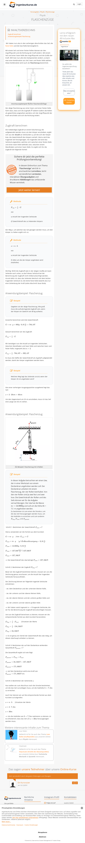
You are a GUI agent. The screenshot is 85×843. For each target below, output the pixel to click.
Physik (42, 12)
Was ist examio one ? (69, 92)
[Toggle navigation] (4, 4)
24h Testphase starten (69, 101)
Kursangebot (35, 12)
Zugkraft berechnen (14, 34)
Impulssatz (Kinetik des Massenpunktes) (34, 752)
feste (7, 46)
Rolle (11, 46)
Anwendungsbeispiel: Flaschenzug (19, 36)
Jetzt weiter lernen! (29, 190)
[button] (74, 4)
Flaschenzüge (50, 12)
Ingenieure (64, 46)
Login (79, 4)
